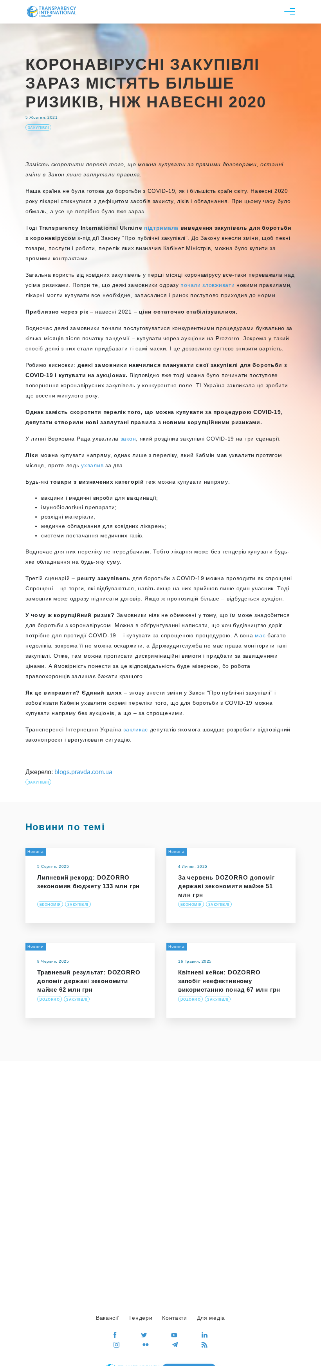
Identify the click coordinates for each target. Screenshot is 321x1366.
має (260, 635)
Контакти (174, 1318)
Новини (35, 946)
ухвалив (92, 465)
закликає (135, 729)
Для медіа (211, 1318)
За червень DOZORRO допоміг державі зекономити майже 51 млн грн (226, 886)
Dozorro (50, 999)
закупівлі (38, 128)
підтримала (161, 228)
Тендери (140, 1318)
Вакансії (107, 1318)
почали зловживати (207, 285)
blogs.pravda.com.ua (83, 772)
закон (128, 438)
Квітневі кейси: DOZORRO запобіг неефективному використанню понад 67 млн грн (229, 981)
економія (50, 905)
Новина (35, 851)
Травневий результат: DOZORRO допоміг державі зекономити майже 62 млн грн (88, 981)
